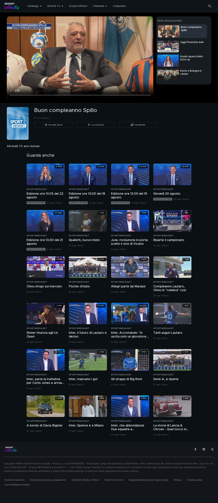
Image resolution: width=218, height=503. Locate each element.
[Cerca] (210, 6)
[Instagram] (203, 449)
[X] (212, 449)
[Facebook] (195, 449)
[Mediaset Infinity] (11, 6)
